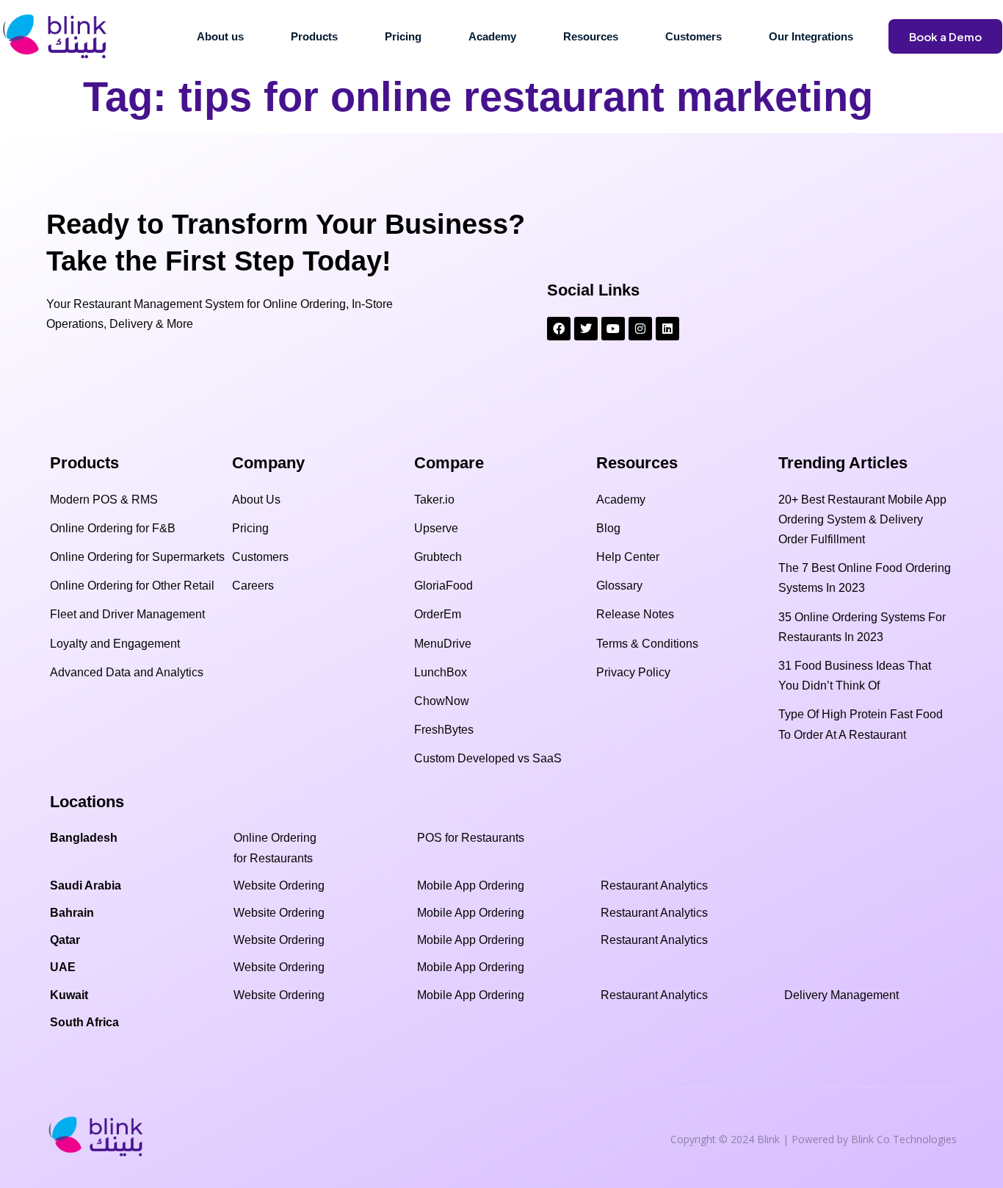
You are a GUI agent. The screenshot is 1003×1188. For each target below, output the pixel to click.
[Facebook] (559, 328)
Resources (590, 36)
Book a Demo (945, 36)
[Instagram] (640, 328)
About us (220, 36)
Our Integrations (811, 36)
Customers (693, 36)
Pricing (403, 36)
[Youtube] (613, 328)
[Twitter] (586, 328)
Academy (492, 36)
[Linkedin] (667, 328)
